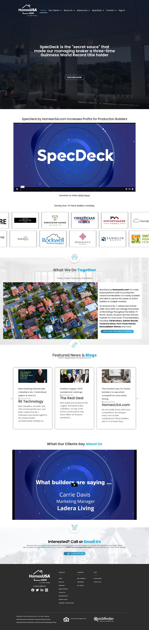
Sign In (122, 10)
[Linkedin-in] (42, 590)
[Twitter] (37, 590)
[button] (12, 398)
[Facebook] (32, 590)
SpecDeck (97, 10)
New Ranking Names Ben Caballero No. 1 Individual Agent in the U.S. (116, 392)
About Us (68, 10)
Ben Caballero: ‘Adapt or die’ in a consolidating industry (73, 392)
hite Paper (85, 195)
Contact (110, 10)
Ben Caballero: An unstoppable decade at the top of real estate (31, 392)
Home (43, 10)
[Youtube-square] (46, 590)
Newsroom (82, 10)
